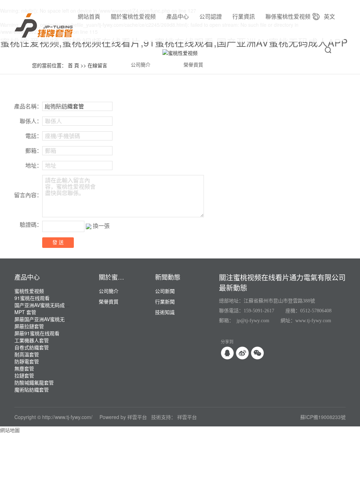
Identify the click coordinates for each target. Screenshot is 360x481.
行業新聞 (165, 301)
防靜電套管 (26, 361)
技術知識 (165, 312)
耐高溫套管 (26, 354)
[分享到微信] (257, 353)
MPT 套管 (25, 312)
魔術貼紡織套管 (31, 389)
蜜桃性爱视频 (29, 290)
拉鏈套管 (24, 375)
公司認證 (210, 16)
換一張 (101, 225)
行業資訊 (243, 16)
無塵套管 (24, 368)
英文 (329, 16)
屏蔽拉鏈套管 (29, 326)
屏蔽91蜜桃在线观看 (36, 333)
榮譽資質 (193, 65)
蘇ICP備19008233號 (323, 416)
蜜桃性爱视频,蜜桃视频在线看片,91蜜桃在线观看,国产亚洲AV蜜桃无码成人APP (174, 42)
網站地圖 (10, 429)
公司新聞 (165, 290)
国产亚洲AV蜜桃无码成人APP (46, 304)
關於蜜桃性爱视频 (133, 16)
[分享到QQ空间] (227, 353)
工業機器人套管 (31, 340)
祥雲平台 (137, 416)
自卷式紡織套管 (31, 347)
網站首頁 (89, 16)
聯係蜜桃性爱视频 (287, 16)
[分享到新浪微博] (242, 353)
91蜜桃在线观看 (32, 297)
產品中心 (177, 16)
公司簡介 (140, 65)
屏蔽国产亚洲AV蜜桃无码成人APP (51, 319)
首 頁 (73, 65)
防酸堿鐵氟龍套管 (34, 382)
